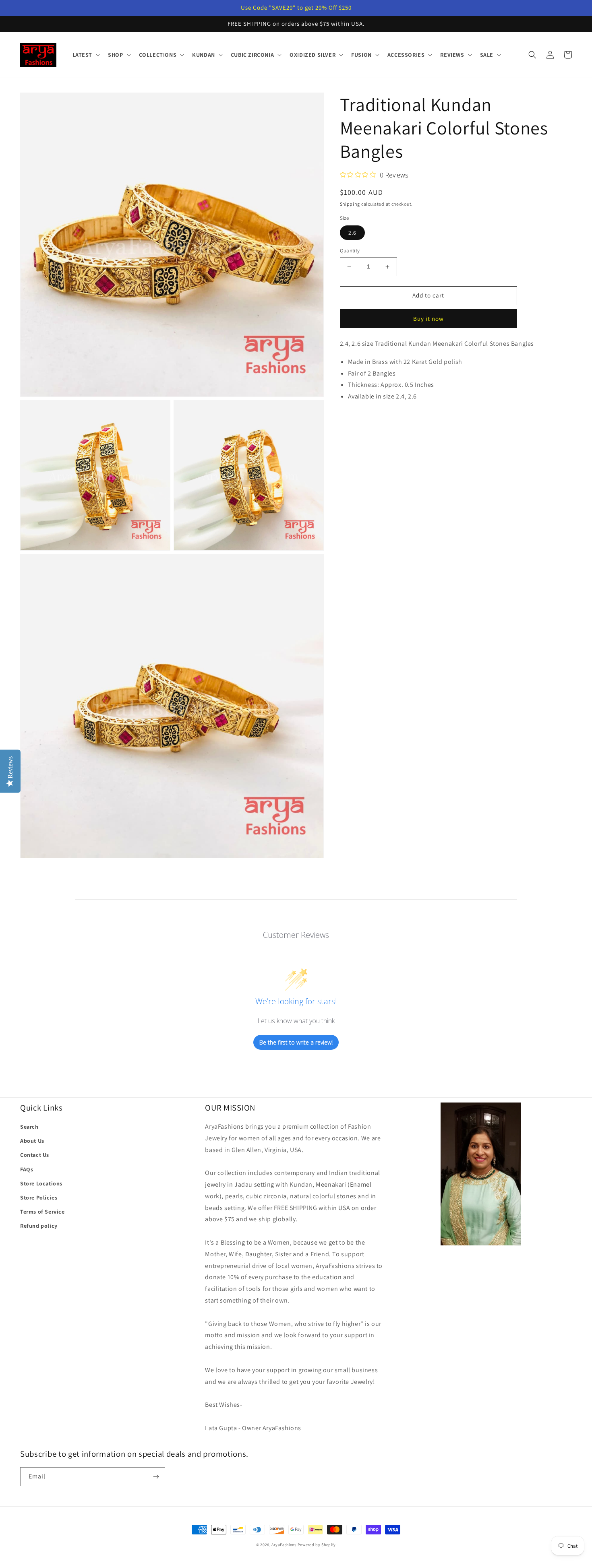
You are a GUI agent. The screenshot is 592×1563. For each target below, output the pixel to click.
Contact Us (34, 1154)
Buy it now (428, 319)
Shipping (350, 204)
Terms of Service (42, 1211)
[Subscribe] (156, 1476)
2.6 (352, 233)
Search (29, 1126)
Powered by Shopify (317, 1544)
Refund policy (39, 1225)
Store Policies (38, 1197)
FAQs (26, 1169)
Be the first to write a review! (296, 1042)
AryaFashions (283, 1544)
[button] (85, 54)
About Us (32, 1140)
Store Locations (41, 1183)
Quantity (350, 251)
